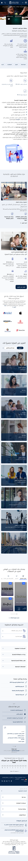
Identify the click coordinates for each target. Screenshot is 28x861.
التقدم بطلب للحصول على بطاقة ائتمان (15, 733)
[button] (24, 347)
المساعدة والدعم (15, 750)
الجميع (20, 347)
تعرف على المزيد (21, 287)
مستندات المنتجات (21, 803)
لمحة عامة (23, 64)
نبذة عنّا (24, 797)
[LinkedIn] (2, 781)
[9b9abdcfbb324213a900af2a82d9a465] (14, 2)
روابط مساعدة (22, 809)
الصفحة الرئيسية (23, 6)
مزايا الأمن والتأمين (10, 347)
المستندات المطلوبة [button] (20, 648)
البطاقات (17, 6)
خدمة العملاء (22, 815)
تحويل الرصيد (21, 741)
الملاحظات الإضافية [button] (20, 666)
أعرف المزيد (24, 223)
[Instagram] (4, 781)
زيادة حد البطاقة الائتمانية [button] (18, 654)
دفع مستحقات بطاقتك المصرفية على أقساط (16, 738)
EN (22, 2)
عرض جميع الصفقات (14, 617)
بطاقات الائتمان (12, 6)
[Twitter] (9, 781)
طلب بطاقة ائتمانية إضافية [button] (18, 660)
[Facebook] (11, 781)
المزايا (16, 64)
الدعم (2, 64)
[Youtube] (6, 781)
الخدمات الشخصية (23, 790)
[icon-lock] (2, 2)
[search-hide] (5, 3)
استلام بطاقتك (21, 735)
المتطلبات (9, 64)
